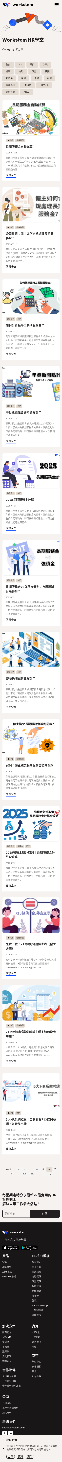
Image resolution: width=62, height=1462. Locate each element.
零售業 (5, 1346)
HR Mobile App (40, 1305)
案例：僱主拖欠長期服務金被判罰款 (29, 766)
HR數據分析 (38, 1310)
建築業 (5, 1351)
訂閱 (44, 1213)
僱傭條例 (10, 85)
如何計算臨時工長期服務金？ (25, 325)
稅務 (23, 78)
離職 (49, 78)
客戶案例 (36, 1342)
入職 (45, 64)
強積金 (9, 78)
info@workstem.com (13, 1427)
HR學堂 (36, 1332)
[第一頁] (19, 1169)
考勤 (21, 71)
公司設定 (36, 1262)
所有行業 (7, 1332)
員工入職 (36, 1267)
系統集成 (36, 1315)
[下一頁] (44, 1174)
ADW (26, 92)
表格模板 (36, 1366)
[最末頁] (50, 1174)
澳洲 (20, 1456)
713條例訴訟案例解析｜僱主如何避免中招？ (31, 1034)
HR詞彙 (36, 1337)
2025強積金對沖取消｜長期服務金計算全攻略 (30, 855)
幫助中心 (36, 1361)
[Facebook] (4, 1433)
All (20, 64)
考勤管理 (36, 1276)
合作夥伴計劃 (9, 1376)
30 (32, 1174)
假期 (34, 71)
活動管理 (7, 1356)
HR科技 (27, 85)
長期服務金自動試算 (19, 147)
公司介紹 (7, 1403)
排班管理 (36, 1271)
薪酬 (47, 71)
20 (24, 1174)
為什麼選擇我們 (10, 1407)
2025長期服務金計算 (20, 500)
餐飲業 (5, 1342)
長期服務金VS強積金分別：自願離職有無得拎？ (30, 589)
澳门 (29, 1456)
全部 (8, 64)
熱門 (32, 64)
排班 (8, 71)
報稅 (34, 1300)
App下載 (36, 1376)
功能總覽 (7, 1267)
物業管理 (7, 1361)
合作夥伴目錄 (9, 1381)
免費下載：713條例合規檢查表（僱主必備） (31, 946)
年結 (36, 78)
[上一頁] (24, 1169)
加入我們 (7, 1412)
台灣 (10, 1456)
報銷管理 (36, 1286)
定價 (4, 1262)
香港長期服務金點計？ (21, 678)
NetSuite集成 (9, 1276)
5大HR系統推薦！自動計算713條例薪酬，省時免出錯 (31, 1122)
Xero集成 (7, 1271)
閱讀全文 (11, 175)
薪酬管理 (36, 1291)
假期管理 (36, 1281)
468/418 (6, 1337)
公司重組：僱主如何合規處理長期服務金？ (29, 236)
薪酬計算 (10, 92)
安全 (34, 1371)
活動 (34, 1346)
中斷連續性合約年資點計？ (23, 412)
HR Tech (44, 85)
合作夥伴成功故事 (11, 1385)
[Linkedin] (10, 1433)
